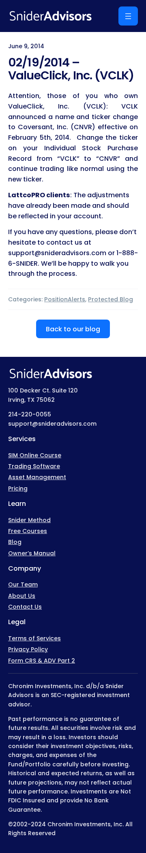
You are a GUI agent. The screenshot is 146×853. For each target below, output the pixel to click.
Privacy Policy (28, 649)
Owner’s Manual (32, 553)
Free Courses (27, 531)
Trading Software (34, 466)
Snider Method (29, 520)
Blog (14, 542)
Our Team (23, 584)
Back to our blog (73, 329)
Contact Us (25, 607)
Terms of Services (34, 638)
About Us (21, 596)
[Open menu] (128, 16)
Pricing (18, 488)
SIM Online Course (34, 455)
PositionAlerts (64, 299)
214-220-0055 (29, 414)
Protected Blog (110, 299)
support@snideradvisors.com (52, 424)
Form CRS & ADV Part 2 (41, 661)
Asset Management (37, 477)
